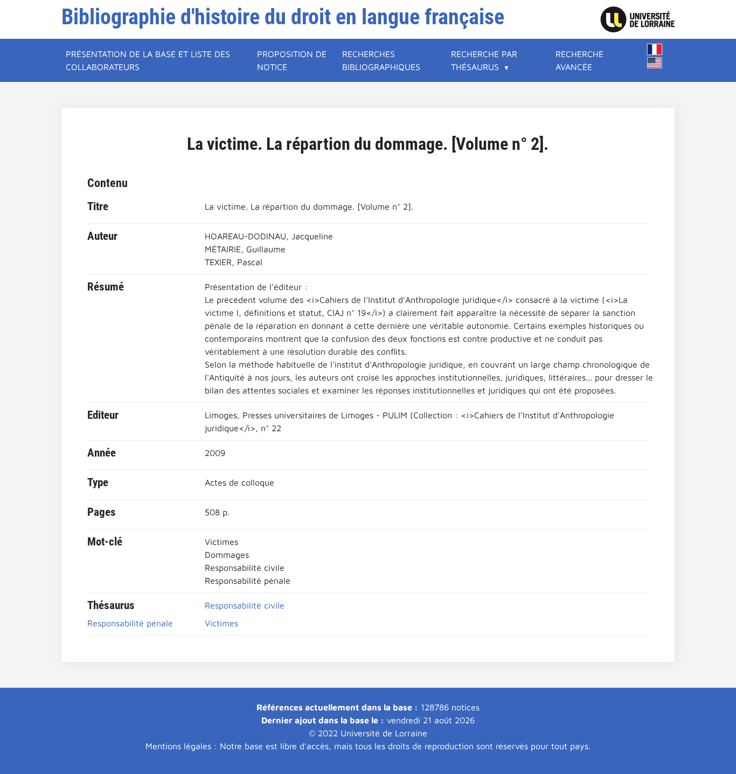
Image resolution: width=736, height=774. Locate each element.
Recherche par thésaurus (484, 60)
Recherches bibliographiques (381, 60)
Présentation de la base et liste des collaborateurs (148, 60)
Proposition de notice (292, 60)
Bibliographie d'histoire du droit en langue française (282, 17)
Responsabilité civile (244, 605)
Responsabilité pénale (130, 623)
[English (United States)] (654, 62)
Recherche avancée (579, 60)
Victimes (221, 623)
